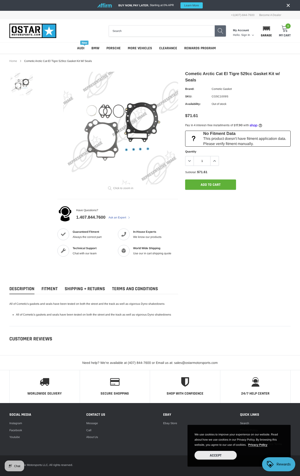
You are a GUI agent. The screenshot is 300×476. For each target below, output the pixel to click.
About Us (92, 437)
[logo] (32, 31)
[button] (266, 31)
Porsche (113, 48)
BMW (95, 48)
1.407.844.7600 (90, 217)
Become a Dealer (270, 15)
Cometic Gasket (222, 89)
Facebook (15, 430)
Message (92, 423)
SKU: (188, 96)
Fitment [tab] (49, 289)
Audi (80, 48)
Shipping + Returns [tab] (85, 289)
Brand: (189, 89)
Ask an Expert (118, 217)
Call (88, 430)
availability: (193, 104)
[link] (22, 84)
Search (244, 423)
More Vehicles (140, 48)
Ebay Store (170, 423)
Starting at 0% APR (158, 5)
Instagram (15, 423)
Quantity (190, 151)
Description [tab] (21, 289)
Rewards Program (200, 48)
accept (215, 455)
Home (13, 61)
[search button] (220, 31)
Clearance (168, 48)
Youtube (14, 437)
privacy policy (257, 444)
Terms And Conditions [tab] (135, 289)
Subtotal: (190, 172)
